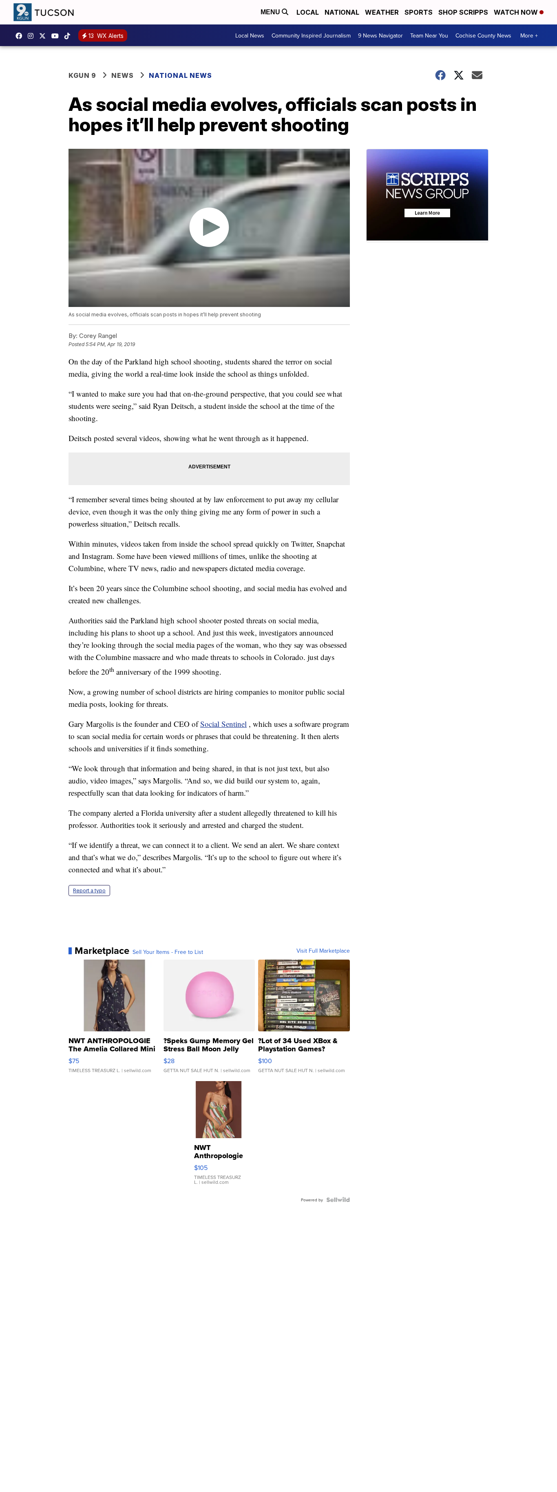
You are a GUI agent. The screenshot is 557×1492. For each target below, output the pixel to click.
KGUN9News (20, 36)
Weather (382, 12)
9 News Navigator (380, 35)
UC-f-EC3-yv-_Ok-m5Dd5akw (57, 36)
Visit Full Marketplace (323, 950)
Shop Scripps (463, 12)
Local (307, 12)
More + (529, 35)
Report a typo (89, 890)
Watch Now (516, 12)
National (342, 12)
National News (180, 75)
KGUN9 (44, 36)
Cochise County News (483, 35)
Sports (418, 12)
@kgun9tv (69, 36)
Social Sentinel (223, 724)
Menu (271, 12)
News (122, 75)
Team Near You (429, 35)
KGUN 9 (82, 75)
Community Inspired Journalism (311, 35)
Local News (249, 35)
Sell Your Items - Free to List (168, 952)
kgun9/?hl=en (33, 36)
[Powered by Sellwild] (338, 1200)
